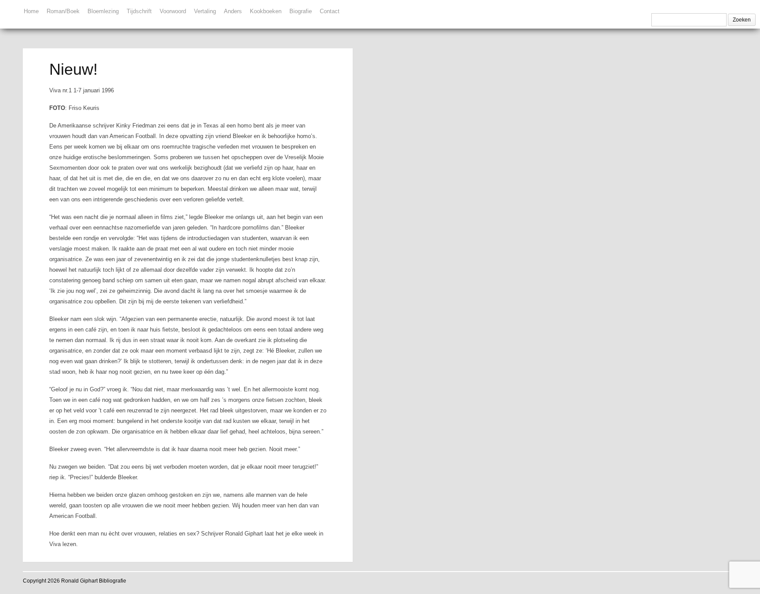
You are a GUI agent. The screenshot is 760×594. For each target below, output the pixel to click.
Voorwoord (173, 11)
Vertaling (205, 11)
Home (31, 11)
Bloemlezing (103, 11)
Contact (330, 11)
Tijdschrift (139, 11)
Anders (233, 11)
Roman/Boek (63, 11)
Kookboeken (265, 11)
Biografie (300, 11)
